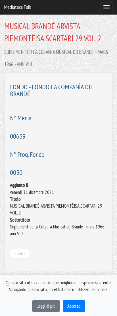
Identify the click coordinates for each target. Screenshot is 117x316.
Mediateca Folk (17, 7)
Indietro (19, 253)
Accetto (74, 306)
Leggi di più (46, 306)
